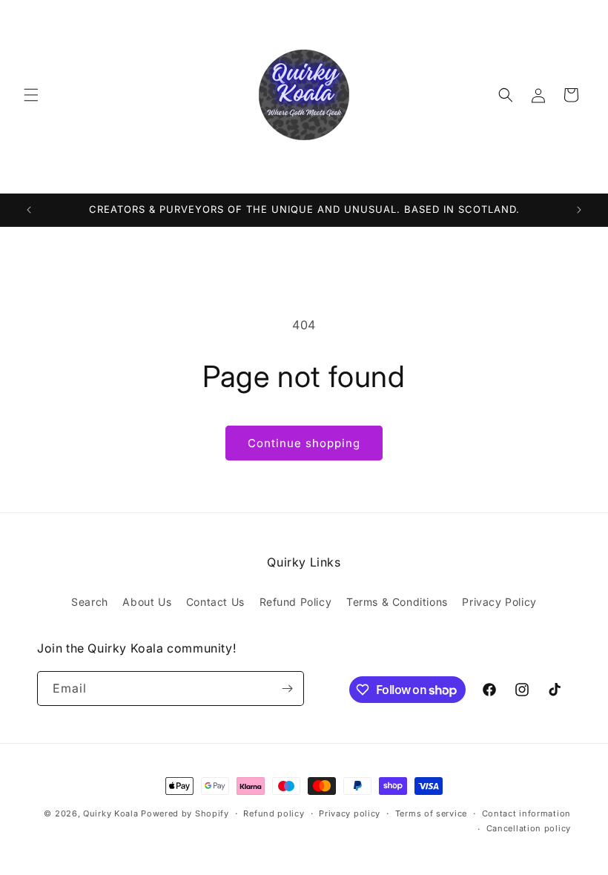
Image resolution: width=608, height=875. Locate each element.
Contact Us (215, 601)
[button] (31, 95)
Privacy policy (349, 813)
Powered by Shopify (185, 813)
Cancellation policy (528, 828)
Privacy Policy (499, 601)
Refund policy (273, 813)
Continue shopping (304, 443)
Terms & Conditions (397, 601)
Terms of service (431, 813)
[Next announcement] (579, 210)
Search (89, 601)
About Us (146, 601)
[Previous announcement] (29, 210)
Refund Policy (296, 601)
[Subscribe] (287, 688)
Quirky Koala (110, 813)
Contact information (526, 813)
